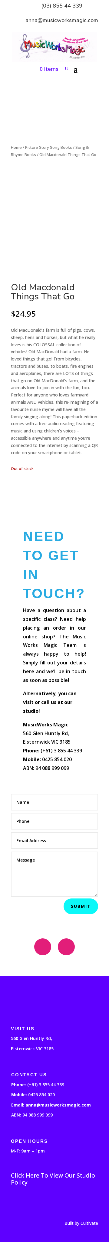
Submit (81, 906)
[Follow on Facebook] (42, 946)
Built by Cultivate (81, 1223)
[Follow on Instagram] (66, 946)
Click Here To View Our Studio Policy (53, 1179)
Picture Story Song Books (48, 147)
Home (16, 147)
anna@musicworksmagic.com (61, 20)
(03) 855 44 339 (61, 5)
